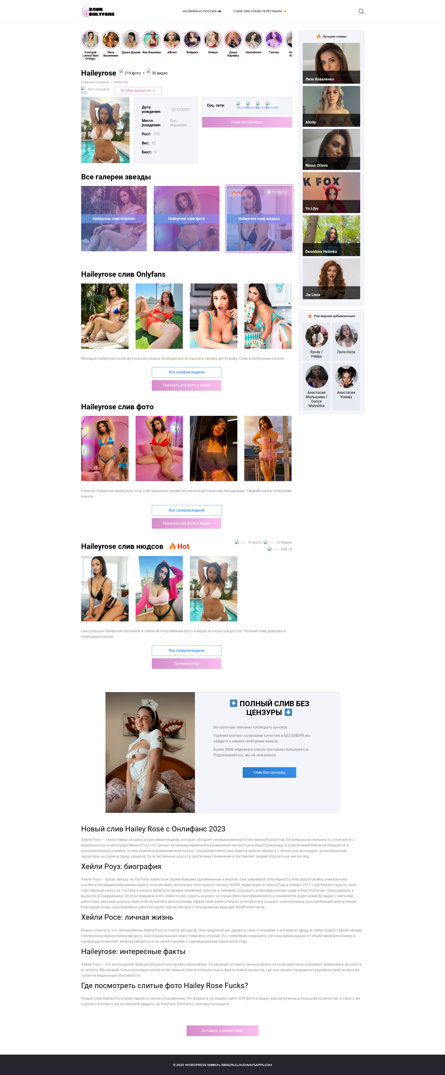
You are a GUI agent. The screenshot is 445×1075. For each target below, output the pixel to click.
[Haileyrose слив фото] (105, 448)
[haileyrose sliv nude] (268, 316)
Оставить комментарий (222, 1030)
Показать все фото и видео (186, 385)
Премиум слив (186, 663)
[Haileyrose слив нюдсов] (268, 448)
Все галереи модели (186, 372)
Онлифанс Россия (199, 11)
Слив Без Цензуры (247, 122)
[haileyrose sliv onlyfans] (159, 316)
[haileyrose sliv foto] (105, 316)
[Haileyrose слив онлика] (213, 448)
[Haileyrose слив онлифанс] (159, 448)
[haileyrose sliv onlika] (213, 316)
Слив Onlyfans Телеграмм (257, 11)
